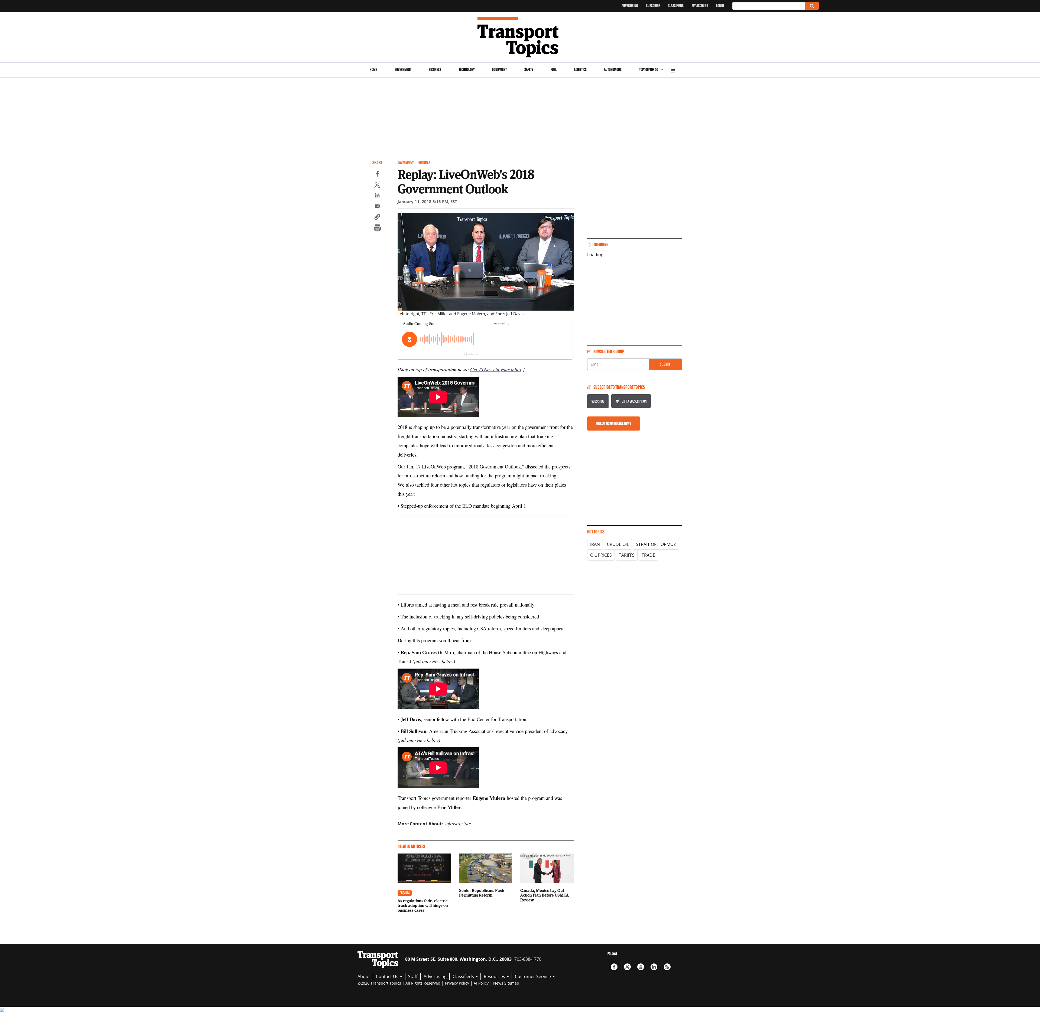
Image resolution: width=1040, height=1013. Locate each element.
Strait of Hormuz (656, 544)
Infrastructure (458, 823)
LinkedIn (654, 966)
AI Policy (481, 983)
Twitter (627, 966)
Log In (720, 5)
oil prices (601, 555)
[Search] (812, 6)
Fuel (554, 69)
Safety (528, 69)
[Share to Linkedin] (377, 196)
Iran (595, 544)
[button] (377, 218)
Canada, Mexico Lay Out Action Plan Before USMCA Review (544, 895)
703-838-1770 (527, 959)
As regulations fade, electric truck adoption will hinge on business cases (423, 905)
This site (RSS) (667, 966)
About (364, 976)
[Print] (377, 228)
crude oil (618, 544)
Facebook (614, 966)
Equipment (499, 69)
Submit (665, 364)
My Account (700, 5)
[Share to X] (377, 185)
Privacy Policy (457, 983)
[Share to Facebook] (377, 175)
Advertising (630, 5)
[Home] (520, 37)
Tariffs (627, 555)
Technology (467, 69)
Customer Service (533, 976)
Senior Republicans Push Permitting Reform (481, 892)
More (673, 70)
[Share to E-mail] (377, 207)
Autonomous (613, 69)
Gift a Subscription (634, 401)
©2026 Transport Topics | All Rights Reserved (399, 983)
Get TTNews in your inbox (495, 369)
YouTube (640, 966)
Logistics (580, 69)
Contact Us (387, 976)
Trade (648, 555)
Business (435, 69)
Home (373, 69)
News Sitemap (506, 983)
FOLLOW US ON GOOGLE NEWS (613, 423)
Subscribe (653, 5)
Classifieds (676, 5)
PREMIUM (405, 893)
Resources (495, 976)
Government (403, 69)
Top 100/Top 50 (648, 69)
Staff (413, 976)
